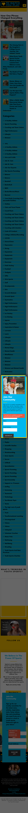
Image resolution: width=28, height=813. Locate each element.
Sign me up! (8, 435)
